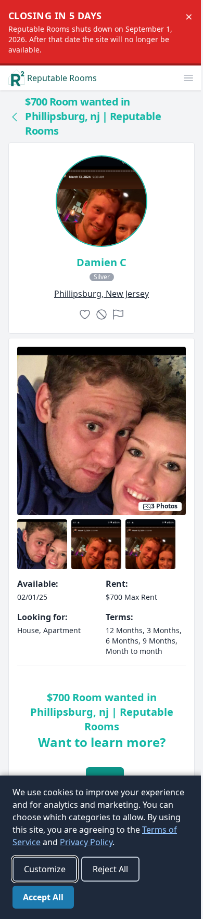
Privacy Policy (86, 842)
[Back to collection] (14, 116)
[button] (188, 78)
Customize (45, 869)
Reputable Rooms (62, 78)
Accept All (43, 897)
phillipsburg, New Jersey (101, 293)
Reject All (110, 869)
